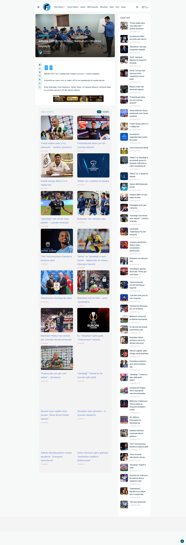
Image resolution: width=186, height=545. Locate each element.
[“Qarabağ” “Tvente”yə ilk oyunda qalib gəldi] (93, 358)
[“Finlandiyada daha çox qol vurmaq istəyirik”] (93, 128)
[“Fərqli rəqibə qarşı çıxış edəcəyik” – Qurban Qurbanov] (57, 128)
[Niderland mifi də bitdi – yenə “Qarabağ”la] (93, 282)
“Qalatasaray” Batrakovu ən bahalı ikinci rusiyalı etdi (137, 491)
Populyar (106, 112)
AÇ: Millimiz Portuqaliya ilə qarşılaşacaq (135, 420)
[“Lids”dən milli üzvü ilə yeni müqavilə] (124, 298)
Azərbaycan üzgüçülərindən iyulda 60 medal (138, 137)
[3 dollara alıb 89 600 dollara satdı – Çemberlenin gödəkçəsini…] (124, 245)
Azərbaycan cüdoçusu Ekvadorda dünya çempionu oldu (139, 478)
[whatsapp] (39, 83)
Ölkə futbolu (44, 35)
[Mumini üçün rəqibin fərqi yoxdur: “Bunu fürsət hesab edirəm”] (57, 395)
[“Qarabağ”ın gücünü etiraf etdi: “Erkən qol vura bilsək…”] (124, 271)
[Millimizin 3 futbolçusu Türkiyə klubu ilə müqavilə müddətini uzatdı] (124, 404)
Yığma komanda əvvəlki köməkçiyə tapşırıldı (137, 285)
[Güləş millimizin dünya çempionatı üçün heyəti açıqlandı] (124, 113)
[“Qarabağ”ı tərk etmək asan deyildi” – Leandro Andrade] (57, 203)
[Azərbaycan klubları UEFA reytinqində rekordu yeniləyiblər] (124, 390)
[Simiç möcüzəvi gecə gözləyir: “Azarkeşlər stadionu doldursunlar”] (93, 437)
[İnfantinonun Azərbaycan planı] (57, 282)
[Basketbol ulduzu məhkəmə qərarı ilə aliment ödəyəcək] (124, 340)
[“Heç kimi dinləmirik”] (124, 504)
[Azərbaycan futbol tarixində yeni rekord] (124, 39)
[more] (40, 87)
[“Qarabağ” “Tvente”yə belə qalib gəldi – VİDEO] (124, 377)
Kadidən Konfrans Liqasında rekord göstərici (137, 433)
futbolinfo (47, 51)
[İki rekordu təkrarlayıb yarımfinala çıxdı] (124, 329)
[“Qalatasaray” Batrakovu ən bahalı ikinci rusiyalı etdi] (124, 491)
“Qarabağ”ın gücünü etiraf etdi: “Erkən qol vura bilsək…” (138, 271)
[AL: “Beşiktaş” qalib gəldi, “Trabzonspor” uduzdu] (93, 320)
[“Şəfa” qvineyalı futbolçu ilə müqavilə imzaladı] (124, 60)
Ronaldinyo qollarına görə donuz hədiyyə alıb (138, 364)
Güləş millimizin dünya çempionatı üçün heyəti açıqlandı (139, 113)
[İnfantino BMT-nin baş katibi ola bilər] (124, 197)
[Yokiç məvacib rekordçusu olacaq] (124, 457)
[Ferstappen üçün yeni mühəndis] (124, 208)
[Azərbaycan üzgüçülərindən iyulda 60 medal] (124, 137)
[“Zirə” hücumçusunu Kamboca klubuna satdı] (57, 241)
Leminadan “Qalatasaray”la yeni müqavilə (138, 232)
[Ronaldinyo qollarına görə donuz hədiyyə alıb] (124, 364)
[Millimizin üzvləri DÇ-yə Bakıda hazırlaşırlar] (124, 319)
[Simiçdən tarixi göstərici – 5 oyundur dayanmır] (93, 395)
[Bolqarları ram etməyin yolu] (93, 203)
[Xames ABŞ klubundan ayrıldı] (124, 187)
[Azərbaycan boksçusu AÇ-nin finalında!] (124, 308)
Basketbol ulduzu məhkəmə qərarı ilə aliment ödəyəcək (137, 340)
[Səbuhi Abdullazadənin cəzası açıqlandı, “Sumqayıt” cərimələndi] (57, 437)
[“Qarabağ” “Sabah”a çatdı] (124, 467)
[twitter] (39, 68)
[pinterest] (39, 72)
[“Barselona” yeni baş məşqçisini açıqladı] (124, 49)
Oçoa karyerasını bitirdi (139, 148)
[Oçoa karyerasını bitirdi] (124, 150)
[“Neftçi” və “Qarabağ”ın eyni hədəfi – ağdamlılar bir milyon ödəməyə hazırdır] (93, 241)
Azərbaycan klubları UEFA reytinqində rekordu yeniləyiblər (138, 390)
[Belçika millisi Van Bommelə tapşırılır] (124, 89)
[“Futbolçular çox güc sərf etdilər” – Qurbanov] (57, 358)
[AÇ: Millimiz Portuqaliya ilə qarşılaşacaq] (124, 420)
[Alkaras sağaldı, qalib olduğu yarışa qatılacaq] (124, 353)
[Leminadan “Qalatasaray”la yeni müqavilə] (124, 231)
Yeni (99, 112)
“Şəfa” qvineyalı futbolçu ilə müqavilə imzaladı (138, 60)
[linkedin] (39, 79)
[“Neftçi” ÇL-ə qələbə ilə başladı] (93, 165)
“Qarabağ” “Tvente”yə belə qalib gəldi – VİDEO (138, 377)
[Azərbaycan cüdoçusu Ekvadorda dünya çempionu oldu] (124, 478)
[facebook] (39, 64)
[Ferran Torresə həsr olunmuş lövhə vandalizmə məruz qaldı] (124, 73)
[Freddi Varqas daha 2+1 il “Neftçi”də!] (57, 165)
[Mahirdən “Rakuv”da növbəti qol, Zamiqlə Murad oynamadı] (57, 320)
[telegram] (39, 76)
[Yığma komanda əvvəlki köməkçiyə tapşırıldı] (124, 285)
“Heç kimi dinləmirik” (138, 502)
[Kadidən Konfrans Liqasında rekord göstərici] (124, 433)
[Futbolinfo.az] (46, 7)
